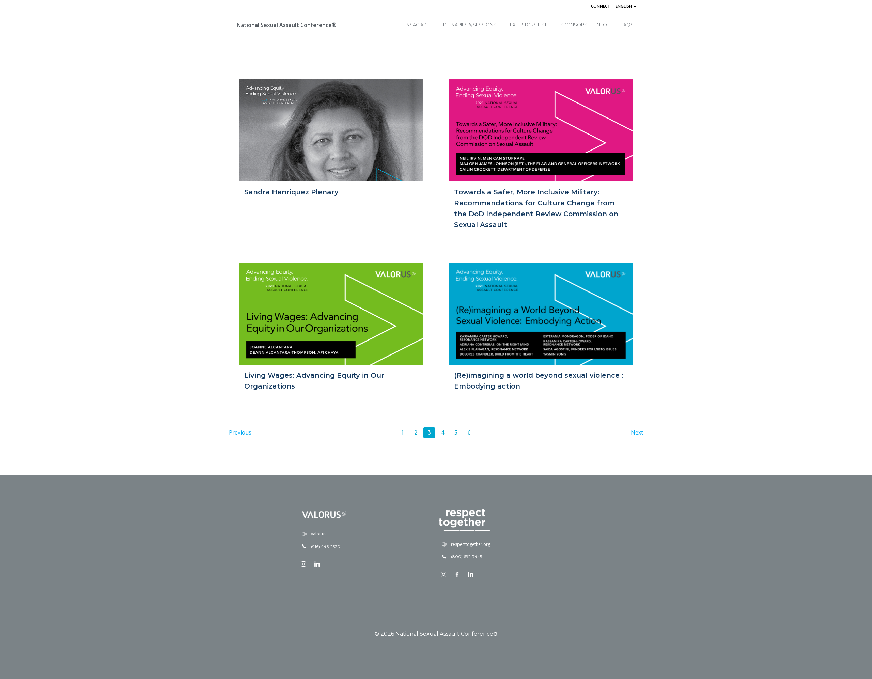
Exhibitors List (528, 24)
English (624, 6)
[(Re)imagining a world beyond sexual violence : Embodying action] (541, 313)
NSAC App (418, 24)
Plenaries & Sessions (469, 24)
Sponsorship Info (583, 24)
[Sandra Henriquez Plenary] (331, 129)
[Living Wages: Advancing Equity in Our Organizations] (331, 313)
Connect (600, 6)
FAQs (627, 24)
